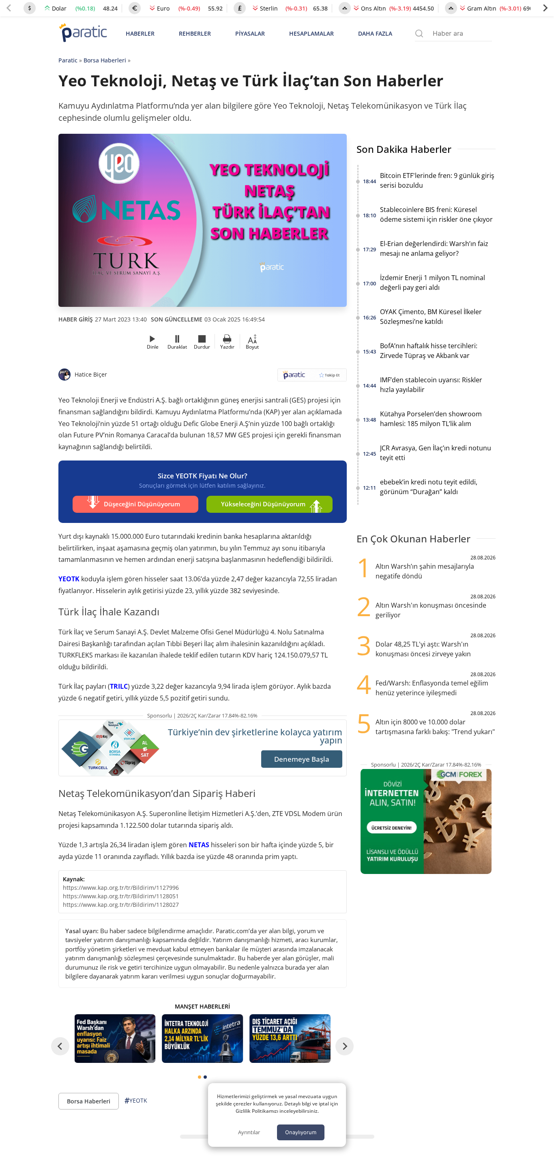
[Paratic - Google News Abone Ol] (312, 377)
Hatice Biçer (91, 374)
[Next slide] (545, 8)
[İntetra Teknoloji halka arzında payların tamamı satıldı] (202, 1038)
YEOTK (68, 578)
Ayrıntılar (249, 1132)
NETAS (199, 844)
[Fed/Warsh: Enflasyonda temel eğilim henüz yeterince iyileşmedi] (115, 1038)
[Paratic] (82, 33)
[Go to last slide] (60, 1046)
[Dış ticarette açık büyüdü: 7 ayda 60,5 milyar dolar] (290, 1038)
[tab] (199, 1077)
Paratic (67, 60)
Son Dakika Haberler (403, 149)
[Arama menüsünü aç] (419, 33)
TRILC (119, 686)
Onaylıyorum (300, 1132)
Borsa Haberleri (105, 60)
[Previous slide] (8, 8)
